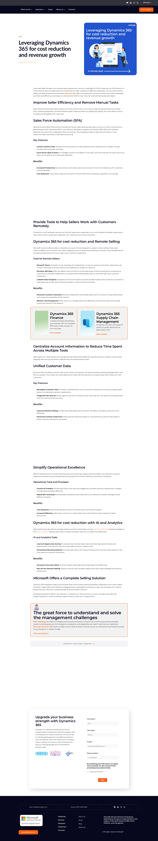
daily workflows (42, 532)
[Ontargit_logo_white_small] (11, 8)
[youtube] (127, 2)
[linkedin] (130, 2)
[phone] (138, 2)
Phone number (92, 753)
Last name (91, 730)
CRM (20, 36)
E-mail (89, 742)
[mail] (134, 2)
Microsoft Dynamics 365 (42, 627)
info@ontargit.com (40, 807)
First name (91, 719)
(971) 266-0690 (81, 807)
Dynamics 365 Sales (101, 529)
